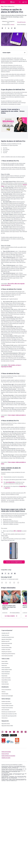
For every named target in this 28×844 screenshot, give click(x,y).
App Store (7, 488)
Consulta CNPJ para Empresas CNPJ (9, 715)
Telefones (3, 691)
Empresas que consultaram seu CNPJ (9, 713)
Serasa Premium (5, 663)
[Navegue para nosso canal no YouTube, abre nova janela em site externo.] (10, 732)
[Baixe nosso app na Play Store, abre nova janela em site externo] (13, 736)
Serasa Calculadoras (6, 671)
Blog (2, 6)
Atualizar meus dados (6, 649)
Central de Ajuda (5, 693)
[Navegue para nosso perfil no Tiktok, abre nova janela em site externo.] (6, 732)
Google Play (22, 486)
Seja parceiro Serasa (6, 723)
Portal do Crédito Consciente (7, 705)
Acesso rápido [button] (6, 52)
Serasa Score (4, 665)
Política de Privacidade (6, 751)
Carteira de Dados (5, 684)
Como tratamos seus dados (7, 655)
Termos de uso (4, 717)
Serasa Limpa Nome (6, 667)
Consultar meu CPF (5, 633)
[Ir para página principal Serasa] (12, 2)
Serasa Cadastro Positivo (7, 669)
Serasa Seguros (5, 681)
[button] (2, 28)
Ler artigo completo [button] (10, 616)
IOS (15, 531)
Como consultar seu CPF (7, 703)
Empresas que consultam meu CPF (9, 711)
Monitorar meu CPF (5, 641)
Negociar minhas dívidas (6, 639)
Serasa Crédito (4, 661)
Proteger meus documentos (7, 707)
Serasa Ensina (4, 675)
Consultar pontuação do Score (8, 637)
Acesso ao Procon (5, 753)
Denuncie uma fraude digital (7, 695)
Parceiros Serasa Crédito (7, 647)
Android (19, 531)
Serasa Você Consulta (6, 677)
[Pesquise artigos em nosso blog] (20, 2)
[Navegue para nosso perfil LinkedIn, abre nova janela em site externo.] (22, 732)
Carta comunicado (5, 709)
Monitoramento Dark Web (7, 643)
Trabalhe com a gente (6, 757)
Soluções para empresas (6, 651)
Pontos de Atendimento (6, 689)
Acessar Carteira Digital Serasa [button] (14, 562)
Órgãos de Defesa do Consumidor (8, 755)
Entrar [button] (25, 2)
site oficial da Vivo (10, 482)
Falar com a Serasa (5, 645)
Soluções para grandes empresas (8, 653)
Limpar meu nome (5, 635)
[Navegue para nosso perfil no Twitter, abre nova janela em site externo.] (14, 732)
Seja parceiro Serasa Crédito (7, 725)
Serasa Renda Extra (6, 673)
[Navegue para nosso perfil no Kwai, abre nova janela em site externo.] (25, 732)
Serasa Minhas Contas (6, 679)
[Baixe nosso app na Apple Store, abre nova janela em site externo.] (5, 736)
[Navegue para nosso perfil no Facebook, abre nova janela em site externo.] (18, 732)
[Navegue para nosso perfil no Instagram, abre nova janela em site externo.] (2, 732)
